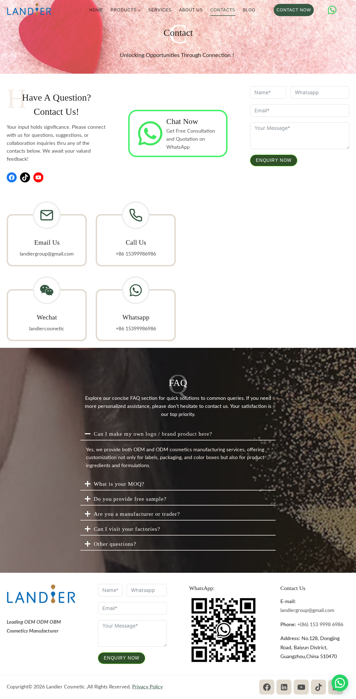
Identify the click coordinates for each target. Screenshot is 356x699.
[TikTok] (318, 687)
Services (160, 10)
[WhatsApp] (332, 10)
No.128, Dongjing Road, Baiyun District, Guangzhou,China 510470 (310, 647)
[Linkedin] (283, 687)
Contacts (222, 10)
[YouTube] (301, 687)
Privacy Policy (147, 687)
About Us (191, 10)
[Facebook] (266, 687)
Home (96, 10)
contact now (293, 10)
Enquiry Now (273, 160)
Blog (249, 10)
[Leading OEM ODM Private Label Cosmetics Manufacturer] (29, 10)
